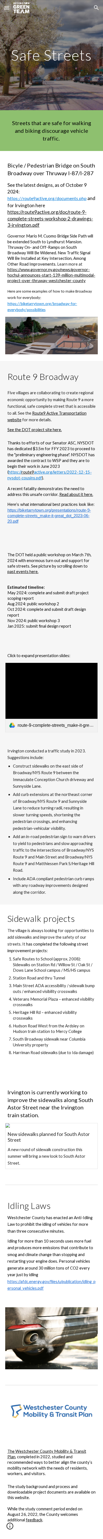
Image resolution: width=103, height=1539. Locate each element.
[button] (6, 7)
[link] (51, 697)
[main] (51, 54)
